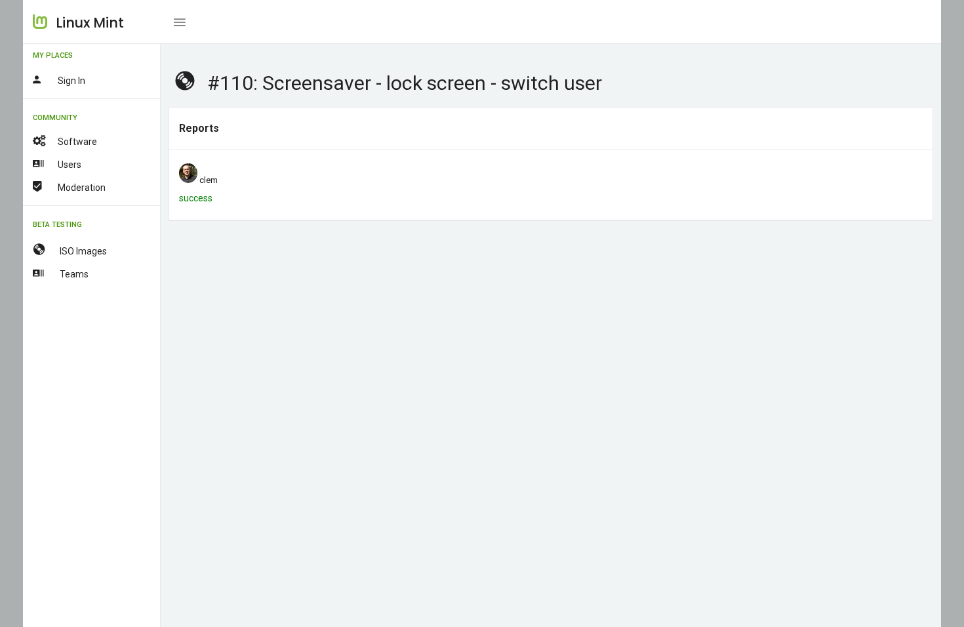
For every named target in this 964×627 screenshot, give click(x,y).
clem (208, 180)
